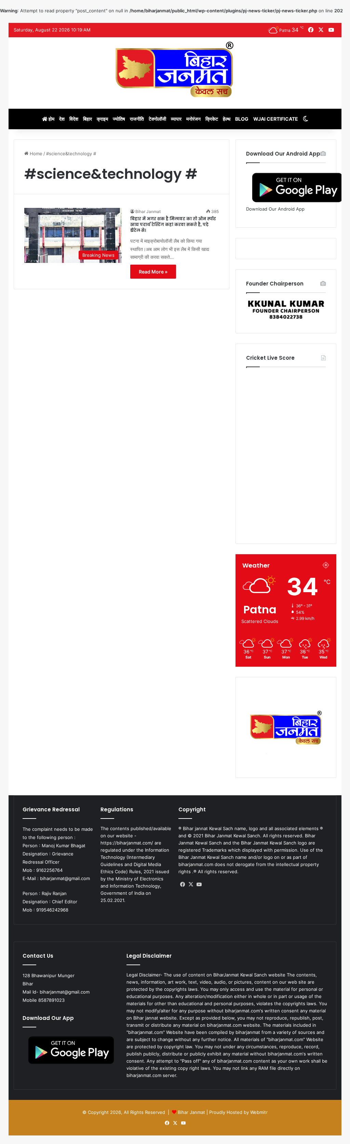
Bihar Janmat (148, 211)
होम (51, 119)
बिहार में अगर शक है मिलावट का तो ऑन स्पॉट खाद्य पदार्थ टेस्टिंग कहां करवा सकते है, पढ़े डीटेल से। (173, 224)
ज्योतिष (119, 119)
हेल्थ (226, 119)
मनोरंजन (193, 119)
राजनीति (137, 119)
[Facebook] (182, 884)
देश (62, 119)
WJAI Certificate (275, 119)
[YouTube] (199, 884)
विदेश (73, 119)
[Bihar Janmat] (175, 69)
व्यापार (176, 119)
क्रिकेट (211, 119)
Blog (241, 119)
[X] (191, 884)
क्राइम (102, 119)
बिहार (87, 119)
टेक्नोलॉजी (157, 119)
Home (35, 153)
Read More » (153, 272)
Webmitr (259, 1112)
